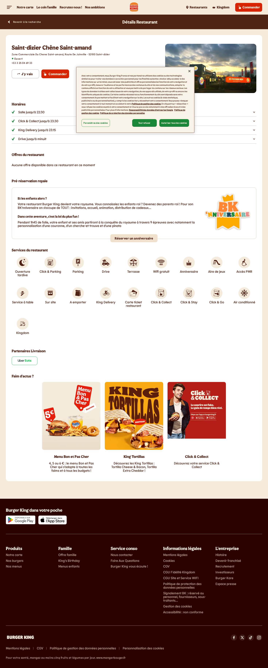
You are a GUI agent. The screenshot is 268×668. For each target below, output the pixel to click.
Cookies (169, 561)
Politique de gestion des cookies (146, 104)
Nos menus (14, 566)
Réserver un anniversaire (134, 238)
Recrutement (224, 566)
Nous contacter (122, 555)
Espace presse (225, 584)
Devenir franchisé (228, 561)
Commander (57, 74)
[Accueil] (134, 7)
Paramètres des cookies (95, 123)
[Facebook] (234, 637)
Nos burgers (14, 561)
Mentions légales (175, 555)
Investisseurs (224, 572)
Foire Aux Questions (125, 561)
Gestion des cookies (177, 606)
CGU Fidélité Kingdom (179, 572)
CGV (166, 566)
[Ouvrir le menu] (9, 7)
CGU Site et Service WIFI (181, 578)
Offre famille (67, 555)
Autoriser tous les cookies (174, 123)
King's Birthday (69, 561)
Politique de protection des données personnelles (182, 585)
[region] (135, 100)
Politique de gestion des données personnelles (83, 648)
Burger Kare (224, 578)
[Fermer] (189, 71)
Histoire (221, 555)
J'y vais (27, 74)
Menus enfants (68, 566)
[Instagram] (259, 637)
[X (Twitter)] (242, 637)
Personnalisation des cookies (143, 648)
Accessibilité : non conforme (183, 612)
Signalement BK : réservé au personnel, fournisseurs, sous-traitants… (184, 596)
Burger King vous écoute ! (129, 566)
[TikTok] (251, 637)
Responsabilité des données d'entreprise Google (151, 110)
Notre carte (14, 555)
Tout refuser (144, 123)
